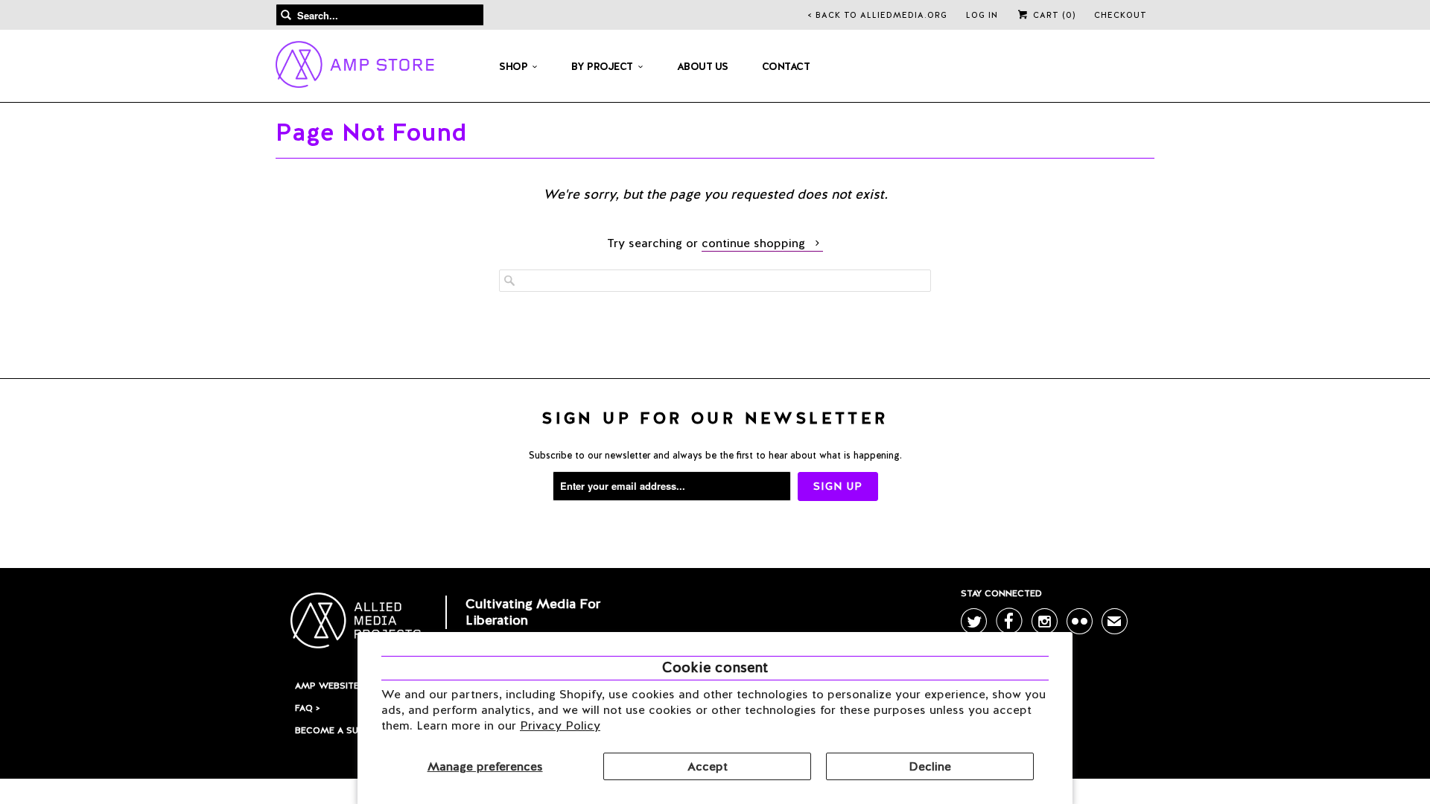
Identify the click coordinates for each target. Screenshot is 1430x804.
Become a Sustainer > (348, 730)
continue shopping (755, 243)
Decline (930, 766)
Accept (707, 766)
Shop (513, 66)
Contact (786, 66)
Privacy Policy (560, 725)
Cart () (1052, 15)
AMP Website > (330, 686)
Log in (982, 15)
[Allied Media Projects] (355, 67)
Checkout (1120, 15)
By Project (602, 66)
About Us (702, 66)
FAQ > (307, 708)
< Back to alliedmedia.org (877, 15)
